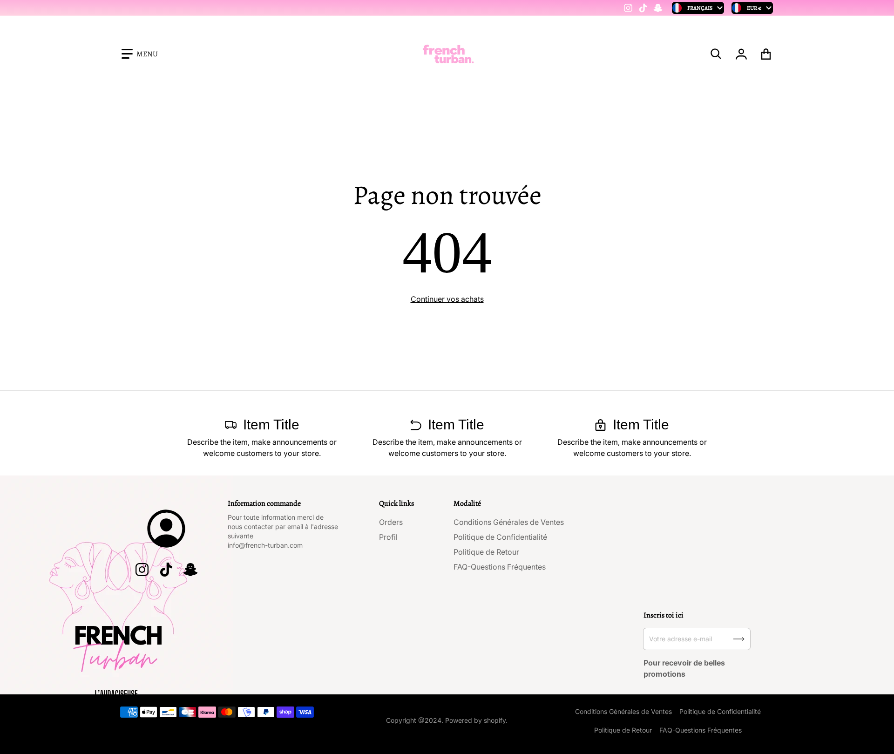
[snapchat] (658, 8)
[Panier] (766, 54)
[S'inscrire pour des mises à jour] (739, 639)
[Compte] (741, 54)
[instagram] (628, 8)
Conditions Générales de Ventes (509, 522)
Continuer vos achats (447, 299)
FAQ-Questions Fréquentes (500, 566)
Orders (391, 522)
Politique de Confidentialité (500, 537)
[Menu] (139, 54)
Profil (388, 537)
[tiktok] (643, 8)
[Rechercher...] (716, 54)
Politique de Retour (486, 552)
